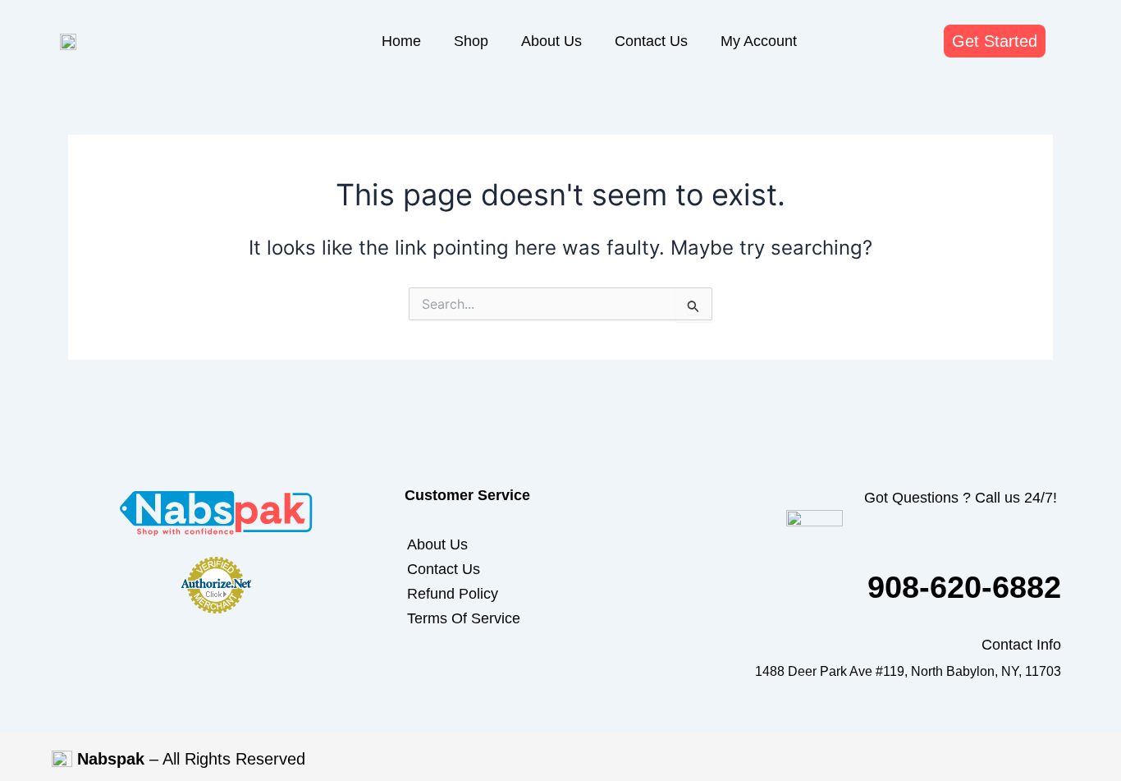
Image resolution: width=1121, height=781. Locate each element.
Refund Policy (452, 594)
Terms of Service (463, 618)
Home (401, 41)
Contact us (651, 41)
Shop (471, 41)
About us (551, 41)
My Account (759, 41)
